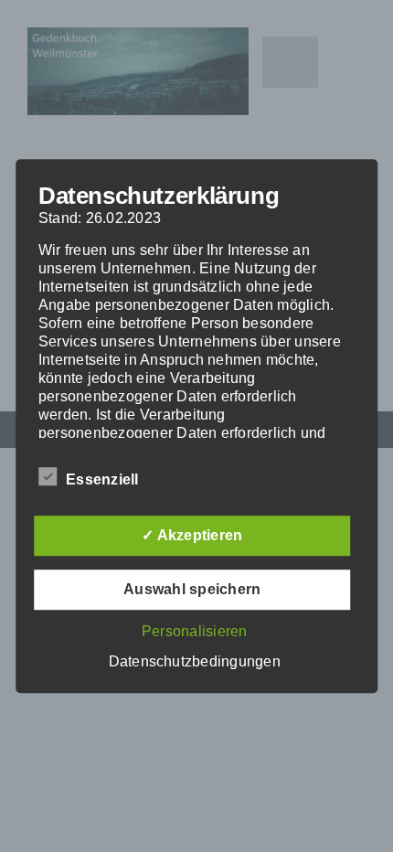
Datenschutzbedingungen (195, 661)
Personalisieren (195, 631)
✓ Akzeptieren (192, 535)
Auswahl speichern (191, 589)
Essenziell (102, 479)
